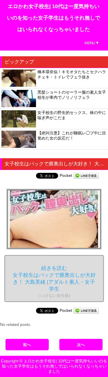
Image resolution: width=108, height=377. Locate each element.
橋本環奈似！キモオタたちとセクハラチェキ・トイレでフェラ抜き (71, 74)
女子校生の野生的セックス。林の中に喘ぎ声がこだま (71, 115)
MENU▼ (91, 42)
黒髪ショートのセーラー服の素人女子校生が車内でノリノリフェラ (71, 95)
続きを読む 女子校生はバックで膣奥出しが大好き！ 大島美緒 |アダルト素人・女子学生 (54, 281)
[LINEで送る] (86, 175)
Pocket (66, 175)
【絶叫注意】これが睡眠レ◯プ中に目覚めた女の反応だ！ (71, 135)
